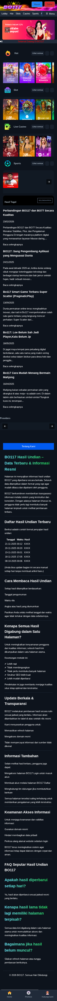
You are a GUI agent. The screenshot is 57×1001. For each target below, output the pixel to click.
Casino (26, 13)
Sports (35, 13)
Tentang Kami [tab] (28, 446)
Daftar (49, 4)
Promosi (28, 997)
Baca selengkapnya (13, 244)
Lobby (5, 13)
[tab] (5, 13)
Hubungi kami (47, 997)
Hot (11, 13)
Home (9, 997)
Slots (18, 13)
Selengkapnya (45, 200)
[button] (7, 29)
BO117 (20, 975)
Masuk (37, 4)
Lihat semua (37, 53)
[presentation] (8, 71)
